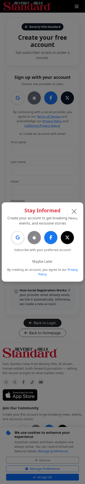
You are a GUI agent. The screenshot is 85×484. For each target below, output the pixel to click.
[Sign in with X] (67, 237)
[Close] (74, 211)
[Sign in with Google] (17, 237)
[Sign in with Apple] (34, 237)
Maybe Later (42, 261)
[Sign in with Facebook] (50, 237)
